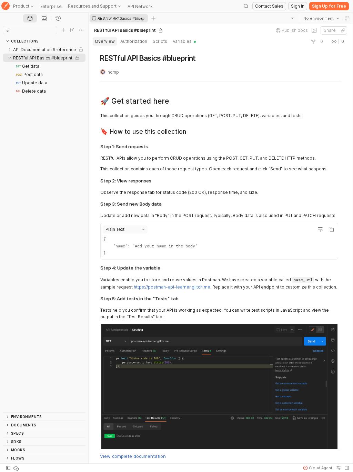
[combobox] (321, 18)
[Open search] (246, 6)
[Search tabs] (292, 18)
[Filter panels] (7, 30)
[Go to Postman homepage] (5, 6)
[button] (347, 18)
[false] (314, 30)
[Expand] (9, 49)
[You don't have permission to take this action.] (153, 18)
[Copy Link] (343, 30)
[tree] (44, 228)
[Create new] (63, 30)
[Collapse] (9, 57)
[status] (16, 467)
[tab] (30, 18)
